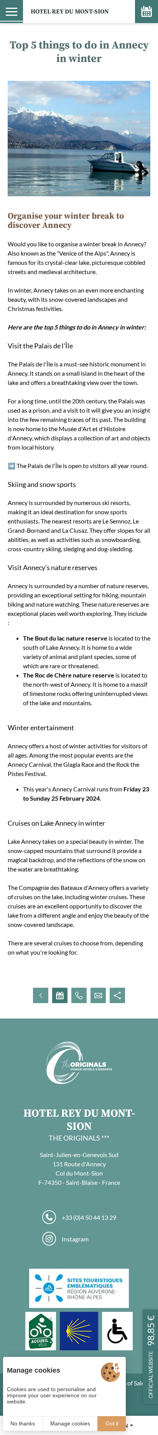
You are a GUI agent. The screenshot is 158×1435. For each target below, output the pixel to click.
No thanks (22, 1423)
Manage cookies (70, 1423)
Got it (111, 1423)
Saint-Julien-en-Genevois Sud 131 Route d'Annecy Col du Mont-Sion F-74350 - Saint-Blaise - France (79, 1168)
